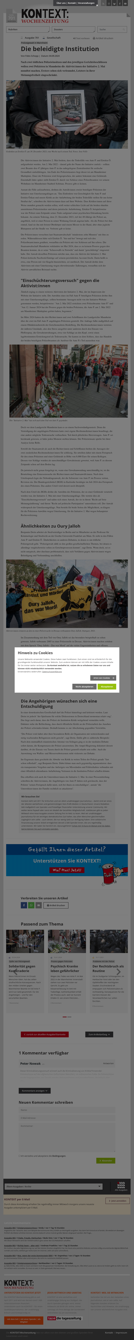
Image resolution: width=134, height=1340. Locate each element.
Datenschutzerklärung (52, 671)
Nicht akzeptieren (84, 686)
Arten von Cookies (102, 678)
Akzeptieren (107, 686)
